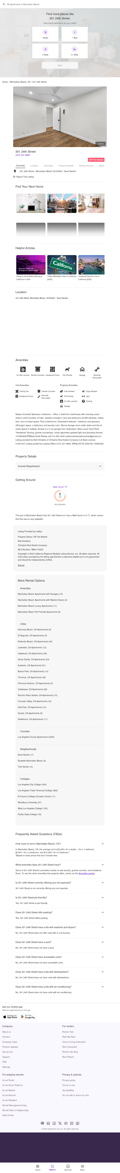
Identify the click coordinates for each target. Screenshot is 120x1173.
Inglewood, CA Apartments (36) (32, 653)
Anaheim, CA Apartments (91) (32, 665)
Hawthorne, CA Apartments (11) (33, 719)
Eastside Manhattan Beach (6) (32, 760)
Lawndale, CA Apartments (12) (32, 647)
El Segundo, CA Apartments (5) (32, 635)
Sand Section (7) (25, 754)
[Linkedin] (48, 1123)
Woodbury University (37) (29, 802)
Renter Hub (67, 1031)
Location (34, 165)
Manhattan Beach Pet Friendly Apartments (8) (39, 611)
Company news (9, 1041)
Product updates (10, 1046)
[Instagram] (71, 1123)
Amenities (48, 165)
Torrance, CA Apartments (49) (32, 677)
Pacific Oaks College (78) (29, 814)
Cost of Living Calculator (74, 1041)
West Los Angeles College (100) (33, 808)
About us (6, 1031)
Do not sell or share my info (75, 1095)
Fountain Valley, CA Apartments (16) (35, 701)
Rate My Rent (69, 1036)
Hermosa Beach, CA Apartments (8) (34, 629)
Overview (20, 165)
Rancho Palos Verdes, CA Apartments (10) (37, 695)
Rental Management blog (14, 1105)
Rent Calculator (69, 1046)
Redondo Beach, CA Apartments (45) (35, 641)
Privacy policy (68, 1080)
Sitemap (6, 1066)
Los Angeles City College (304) (32, 784)
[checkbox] (45, 34)
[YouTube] (66, 1123)
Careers (6, 1036)
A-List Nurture (9, 1095)
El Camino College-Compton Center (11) (36, 796)
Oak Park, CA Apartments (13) (32, 707)
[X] (60, 1123)
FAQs (101, 165)
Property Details (66, 165)
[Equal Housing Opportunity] (42, 1123)
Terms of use (68, 1085)
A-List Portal (8, 1080)
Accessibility (68, 1090)
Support (6, 1056)
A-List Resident (9, 1100)
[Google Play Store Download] (28, 1017)
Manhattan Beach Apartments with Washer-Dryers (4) (42, 599)
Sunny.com (7, 1051)
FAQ (4, 1061)
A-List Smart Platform (12, 1085)
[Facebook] (54, 1123)
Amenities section (87, 873)
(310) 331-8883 (23, 154)
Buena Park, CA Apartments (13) (33, 671)
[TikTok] (77, 1123)
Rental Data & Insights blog (15, 1110)
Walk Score (59, 486)
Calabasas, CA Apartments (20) (32, 689)
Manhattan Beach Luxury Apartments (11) (37, 605)
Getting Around (86, 165)
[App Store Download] (10, 1017)
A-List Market (8, 1090)
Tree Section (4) (25, 766)
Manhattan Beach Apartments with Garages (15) (40, 593)
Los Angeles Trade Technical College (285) (38, 790)
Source (21, 565)
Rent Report (68, 1056)
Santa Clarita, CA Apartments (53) (33, 659)
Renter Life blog (70, 1051)
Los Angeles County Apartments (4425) (36, 736)
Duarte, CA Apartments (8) (30, 713)
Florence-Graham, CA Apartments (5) (35, 683)
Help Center (8, 1115)
